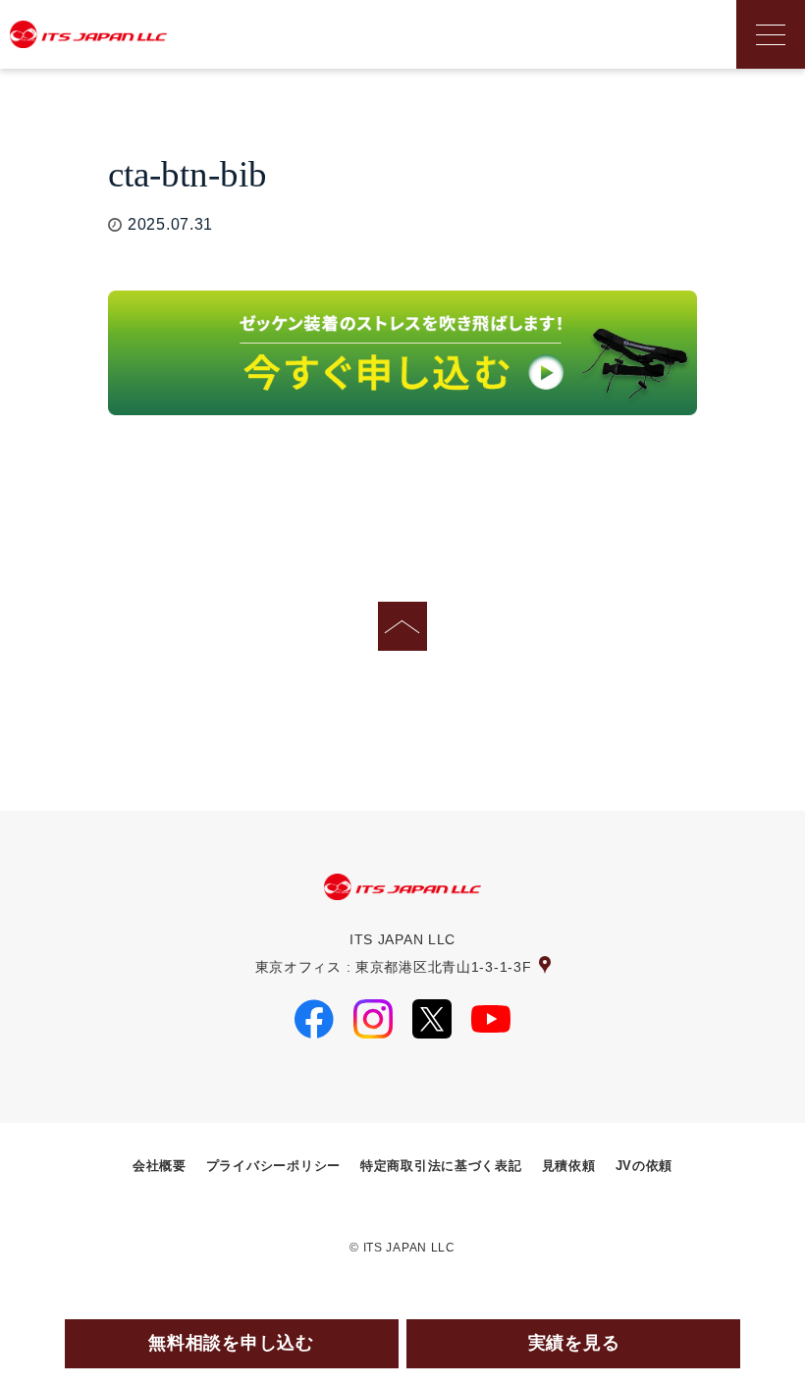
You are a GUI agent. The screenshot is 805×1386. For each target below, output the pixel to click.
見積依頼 (569, 1166)
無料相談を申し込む (230, 1343)
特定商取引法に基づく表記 (441, 1166)
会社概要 (160, 1166)
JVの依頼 (644, 1166)
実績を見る (574, 1343)
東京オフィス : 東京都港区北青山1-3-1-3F (393, 967)
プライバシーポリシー (273, 1166)
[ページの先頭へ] (402, 626)
